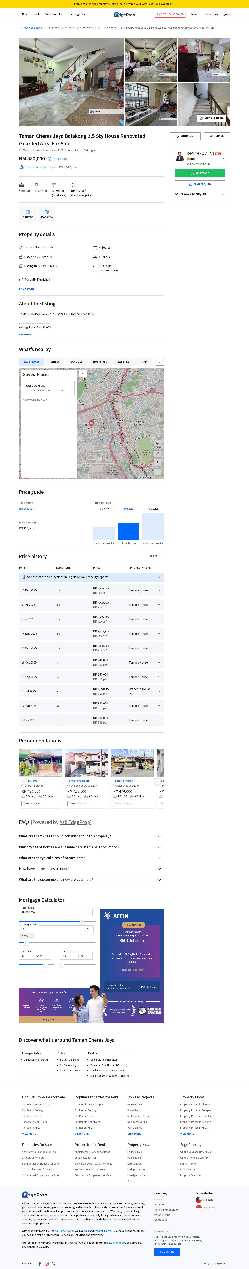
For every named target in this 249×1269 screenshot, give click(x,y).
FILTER (153, 556)
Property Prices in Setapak (195, 1110)
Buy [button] (24, 14)
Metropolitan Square (139, 1116)
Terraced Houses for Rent (90, 1170)
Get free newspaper (160, 4)
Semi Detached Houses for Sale (40, 1164)
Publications (134, 1158)
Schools (76, 362)
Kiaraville (132, 1110)
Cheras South (88, 28)
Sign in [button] (225, 14)
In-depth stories (136, 1170)
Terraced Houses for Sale (37, 1170)
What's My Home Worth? (194, 1158)
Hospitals (100, 362)
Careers (159, 1200)
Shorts (131, 1181)
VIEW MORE (29, 1134)
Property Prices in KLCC (194, 1128)
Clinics (55, 362)
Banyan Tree (134, 1104)
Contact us (160, 1220)
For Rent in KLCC (84, 1128)
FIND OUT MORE (132, 970)
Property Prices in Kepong (195, 1122)
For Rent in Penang (85, 1110)
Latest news (134, 1164)
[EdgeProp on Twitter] (54, 1263)
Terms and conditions (167, 1210)
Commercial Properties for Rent (93, 1175)
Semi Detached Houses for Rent (93, 1164)
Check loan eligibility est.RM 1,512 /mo (51, 167)
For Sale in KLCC (31, 1128)
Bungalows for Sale (33, 1158)
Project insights (103, 1231)
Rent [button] (36, 14)
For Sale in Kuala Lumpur (36, 1104)
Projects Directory (191, 1175)
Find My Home (188, 1170)
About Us (159, 1205)
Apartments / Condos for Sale (39, 1152)
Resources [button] (211, 14)
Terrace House (109, 28)
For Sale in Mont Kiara (34, 1122)
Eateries (123, 362)
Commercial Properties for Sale (40, 1175)
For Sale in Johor (31, 1116)
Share (220, 136)
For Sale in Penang (32, 1110)
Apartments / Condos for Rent (92, 1152)
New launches (54, 14)
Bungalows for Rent (86, 1158)
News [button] (195, 14)
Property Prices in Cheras (195, 1104)
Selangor (69, 28)
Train (144, 362)
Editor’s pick (134, 1152)
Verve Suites (134, 1128)
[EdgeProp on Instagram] (47, 1263)
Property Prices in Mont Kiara (197, 1116)
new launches (115, 1243)
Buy (57, 28)
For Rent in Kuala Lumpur (89, 1104)
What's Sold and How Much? (196, 1152)
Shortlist (188, 136)
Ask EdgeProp (75, 822)
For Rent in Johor (85, 1116)
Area (86, 1231)
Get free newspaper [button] (170, 14)
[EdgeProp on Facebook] (40, 1263)
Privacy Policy (162, 1215)
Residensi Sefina (137, 1122)
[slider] (82, 921)
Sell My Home (188, 1164)
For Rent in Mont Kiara (87, 1122)
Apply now (49, 1019)
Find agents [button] (77, 14)
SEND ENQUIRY (202, 184)
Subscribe (167, 1252)
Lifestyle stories (136, 1175)
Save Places (31, 362)
